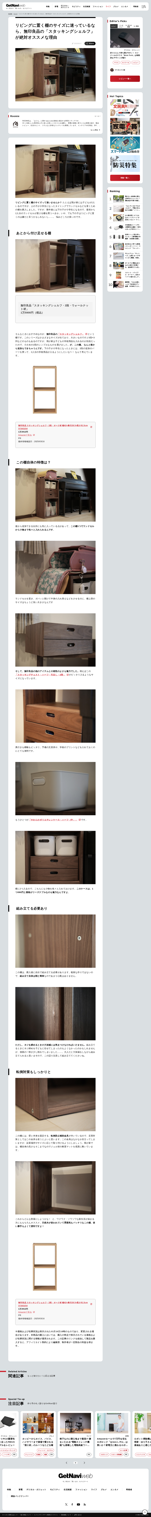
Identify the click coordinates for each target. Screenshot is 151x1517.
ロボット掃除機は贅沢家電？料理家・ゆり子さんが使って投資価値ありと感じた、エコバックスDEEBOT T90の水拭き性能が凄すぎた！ (75, 1442)
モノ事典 (136, 26)
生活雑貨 (86, 6)
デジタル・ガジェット (65, 6)
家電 (56, 6)
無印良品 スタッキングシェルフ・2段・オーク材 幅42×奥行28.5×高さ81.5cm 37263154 (53, 427)
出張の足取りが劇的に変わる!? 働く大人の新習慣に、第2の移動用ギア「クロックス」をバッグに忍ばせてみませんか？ (112, 1442)
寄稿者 (135, 6)
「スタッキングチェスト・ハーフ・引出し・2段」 (40, 675)
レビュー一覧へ (125, 79)
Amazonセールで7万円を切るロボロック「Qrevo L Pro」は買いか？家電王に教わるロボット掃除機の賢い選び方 (37, 1442)
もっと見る (95, 130)
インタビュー (121, 26)
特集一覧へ (125, 178)
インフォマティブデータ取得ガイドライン (46, 1514)
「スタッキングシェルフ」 (71, 334)
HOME (10, 13)
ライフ (108, 6)
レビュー (113, 26)
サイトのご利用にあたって (10, 1514)
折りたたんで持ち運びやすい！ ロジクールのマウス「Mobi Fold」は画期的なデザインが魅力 (125, 55)
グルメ (116, 6)
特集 (48, 6)
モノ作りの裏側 (129, 26)
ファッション (98, 6)
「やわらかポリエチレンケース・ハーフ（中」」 (53, 820)
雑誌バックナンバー (20, 1496)
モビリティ (76, 6)
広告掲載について (66, 1514)
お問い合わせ (78, 1514)
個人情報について (26, 1514)
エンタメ (124, 6)
